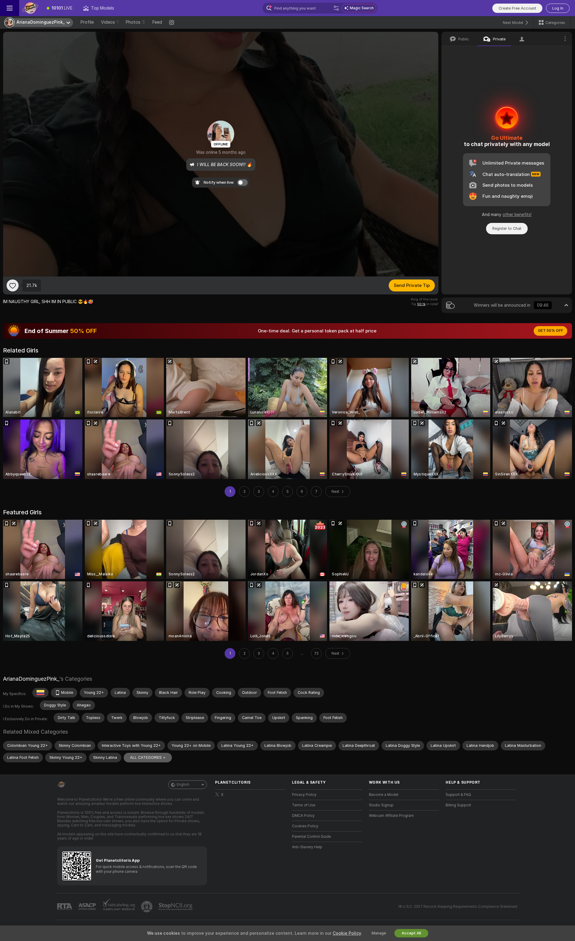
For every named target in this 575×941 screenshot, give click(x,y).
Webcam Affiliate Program (391, 816)
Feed (157, 22)
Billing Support (458, 805)
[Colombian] (40, 692)
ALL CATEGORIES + (148, 757)
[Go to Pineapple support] (147, 906)
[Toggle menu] (9, 8)
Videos (109, 22)
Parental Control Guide (311, 836)
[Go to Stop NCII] (176, 906)
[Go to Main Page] (30, 8)
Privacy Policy (304, 795)
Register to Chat (506, 228)
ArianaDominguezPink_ (31, 679)
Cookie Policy (347, 933)
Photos (135, 22)
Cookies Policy (305, 826)
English (183, 784)
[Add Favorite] (13, 285)
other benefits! (517, 214)
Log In (557, 8)
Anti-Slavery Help (307, 847)
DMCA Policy (303, 816)
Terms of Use (303, 805)
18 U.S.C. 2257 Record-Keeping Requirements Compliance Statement (458, 906)
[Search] (336, 8)
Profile (87, 22)
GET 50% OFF (550, 331)
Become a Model (383, 795)
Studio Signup (381, 805)
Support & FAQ (458, 795)
